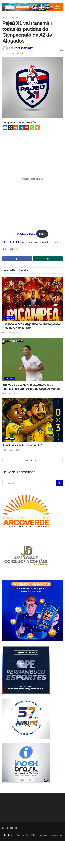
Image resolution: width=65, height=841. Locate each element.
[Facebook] (5, 127)
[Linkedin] (21, 127)
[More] (37, 127)
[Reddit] (15, 127)
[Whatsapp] (32, 127)
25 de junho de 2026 (12, 450)
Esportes (14, 17)
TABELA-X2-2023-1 (26, 234)
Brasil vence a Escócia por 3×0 (22, 445)
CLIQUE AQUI (10, 242)
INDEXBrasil (7, 835)
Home (5, 17)
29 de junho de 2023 (15, 53)
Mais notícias (32, 460)
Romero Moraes (23, 48)
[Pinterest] (26, 127)
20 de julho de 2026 (11, 332)
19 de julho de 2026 (11, 393)
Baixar (42, 234)
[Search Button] (59, 483)
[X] (10, 127)
